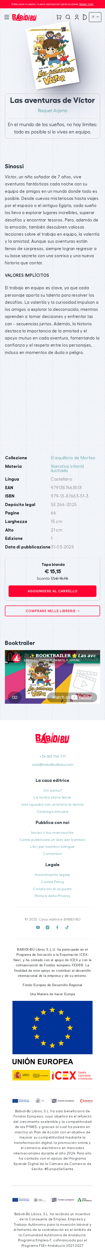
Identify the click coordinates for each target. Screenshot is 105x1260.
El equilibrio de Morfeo (73, 458)
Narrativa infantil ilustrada (67, 468)
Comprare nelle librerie (51, 611)
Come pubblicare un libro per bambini (53, 840)
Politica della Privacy (52, 896)
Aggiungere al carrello (53, 591)
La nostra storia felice (52, 797)
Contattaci (52, 854)
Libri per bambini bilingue (52, 846)
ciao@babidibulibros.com (52, 764)
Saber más (86, 4)
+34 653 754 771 (52, 756)
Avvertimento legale (52, 875)
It (94, 16)
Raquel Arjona (52, 110)
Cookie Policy (52, 882)
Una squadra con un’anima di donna (52, 804)
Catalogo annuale (53, 811)
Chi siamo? (52, 790)
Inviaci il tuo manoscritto (52, 833)
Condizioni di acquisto (52, 889)
